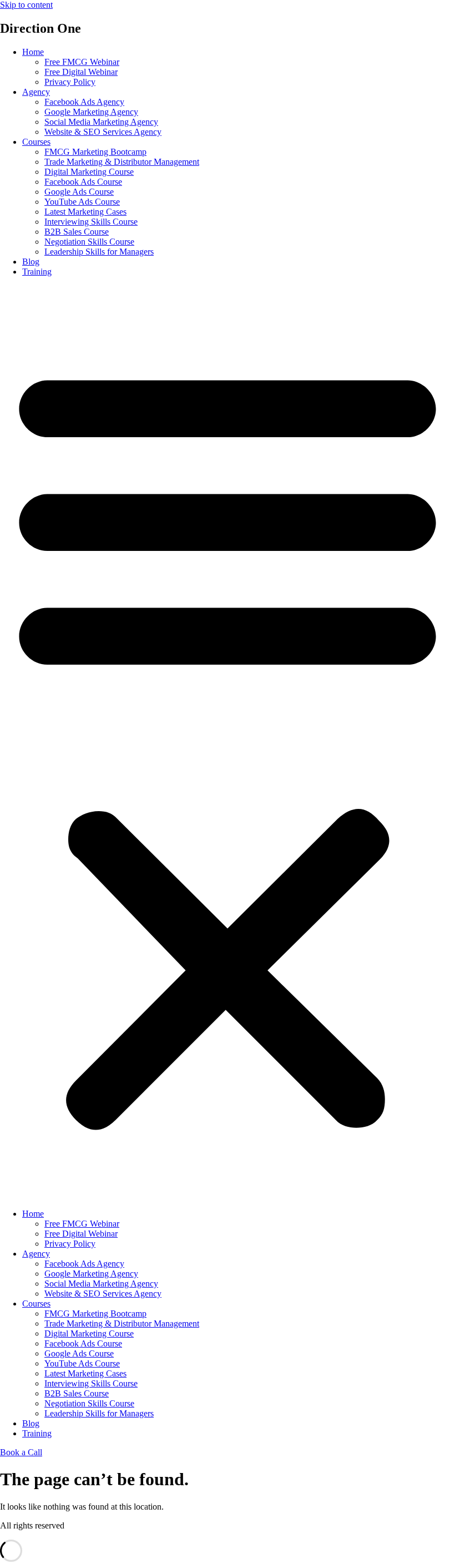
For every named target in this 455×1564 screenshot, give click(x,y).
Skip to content (26, 4)
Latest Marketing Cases (85, 211)
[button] (227, 743)
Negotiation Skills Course (89, 241)
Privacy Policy (69, 82)
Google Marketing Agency (91, 112)
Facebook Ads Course (83, 181)
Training (37, 271)
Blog (30, 261)
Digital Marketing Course (89, 171)
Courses (36, 141)
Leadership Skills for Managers (99, 251)
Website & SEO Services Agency (102, 131)
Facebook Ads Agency (84, 102)
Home (33, 52)
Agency (36, 92)
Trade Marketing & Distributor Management (121, 161)
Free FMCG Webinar (81, 62)
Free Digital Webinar (81, 72)
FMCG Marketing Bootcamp (95, 151)
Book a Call (21, 1452)
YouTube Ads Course (82, 201)
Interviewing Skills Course (91, 221)
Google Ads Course (79, 191)
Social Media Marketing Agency (101, 121)
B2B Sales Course (76, 231)
